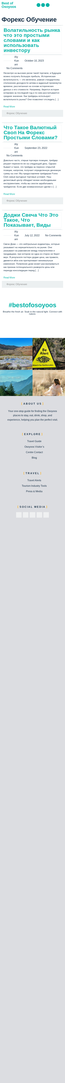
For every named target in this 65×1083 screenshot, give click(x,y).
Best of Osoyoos (9, 5)
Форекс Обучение (16, 113)
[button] (61, 5)
